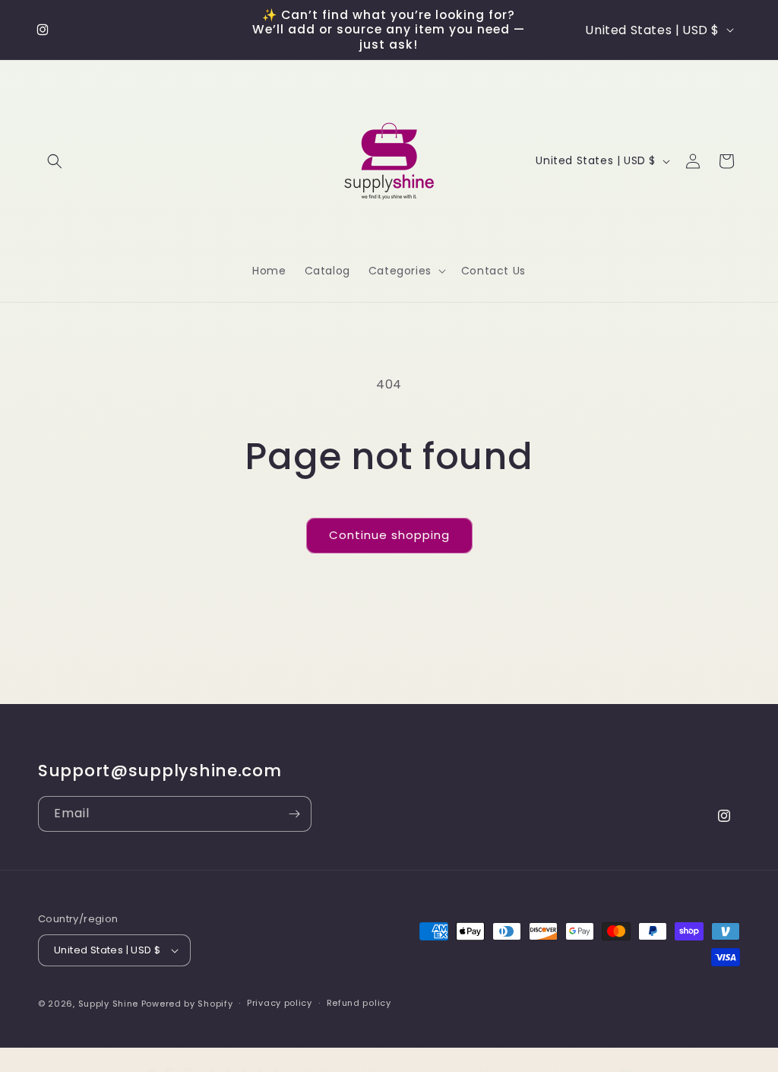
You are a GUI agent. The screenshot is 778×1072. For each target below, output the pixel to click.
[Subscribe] (294, 814)
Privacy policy (279, 1003)
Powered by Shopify (187, 1003)
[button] (54, 161)
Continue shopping (389, 535)
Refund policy (359, 1003)
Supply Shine (108, 1003)
